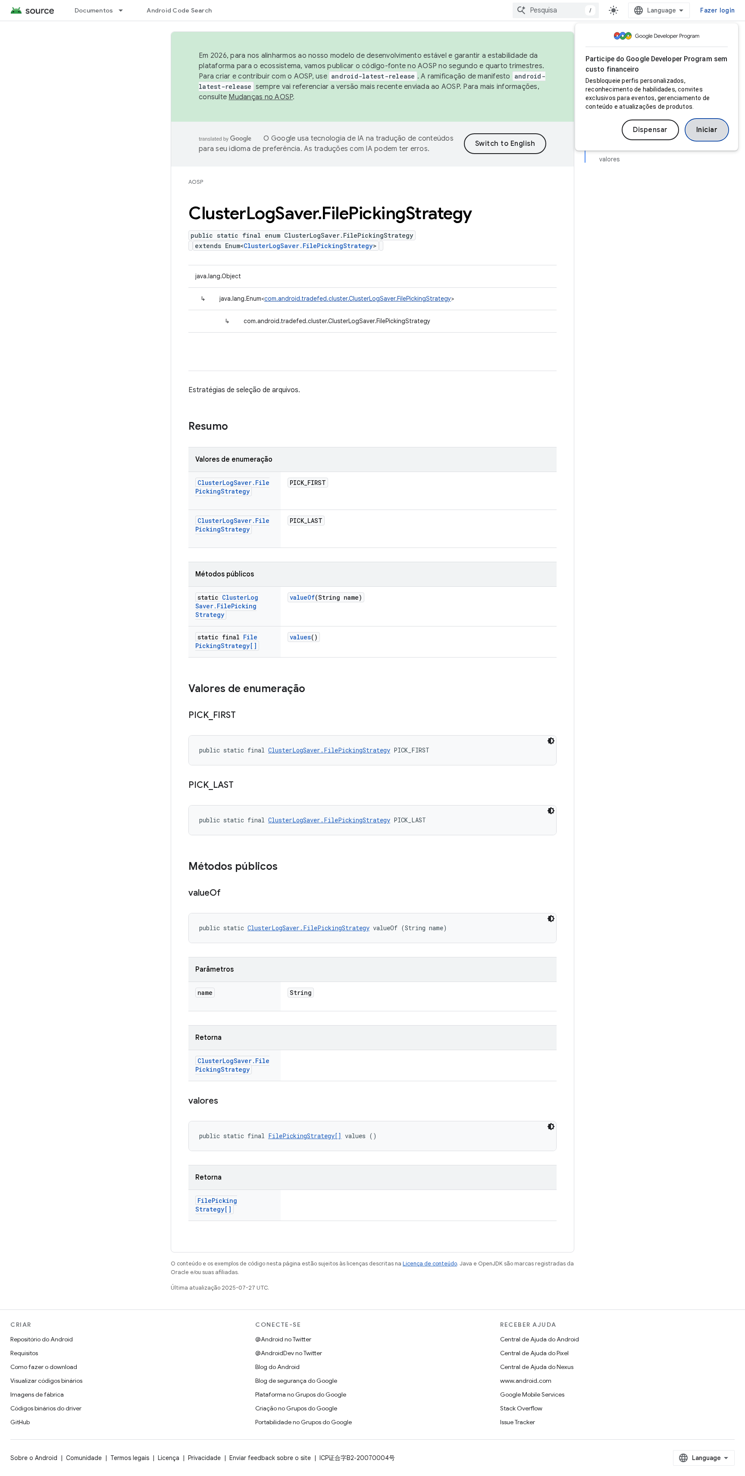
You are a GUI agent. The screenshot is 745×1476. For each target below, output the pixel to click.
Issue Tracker (517, 1422)
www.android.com (525, 1381)
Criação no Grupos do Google (296, 1408)
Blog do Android (277, 1367)
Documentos (94, 10)
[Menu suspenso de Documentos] (124, 10)
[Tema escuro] (551, 741)
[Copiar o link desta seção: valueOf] (229, 893)
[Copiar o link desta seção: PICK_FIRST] (244, 716)
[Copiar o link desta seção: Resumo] (236, 427)
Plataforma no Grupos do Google (300, 1394)
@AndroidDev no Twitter (288, 1353)
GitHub (20, 1422)
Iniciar (707, 130)
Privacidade (204, 1457)
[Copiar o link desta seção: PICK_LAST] (242, 785)
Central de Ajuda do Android (539, 1339)
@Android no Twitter (283, 1339)
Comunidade (84, 1457)
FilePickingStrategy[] (226, 641)
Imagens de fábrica (37, 1394)
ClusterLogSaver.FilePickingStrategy (308, 246)
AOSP (195, 182)
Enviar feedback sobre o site (270, 1457)
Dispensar (650, 130)
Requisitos (24, 1353)
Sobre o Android (33, 1457)
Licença (168, 1457)
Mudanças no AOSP (261, 97)
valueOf (302, 597)
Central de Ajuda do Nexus (536, 1367)
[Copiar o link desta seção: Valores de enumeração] (313, 689)
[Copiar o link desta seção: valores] (226, 1101)
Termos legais (129, 1457)
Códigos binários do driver (45, 1408)
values (300, 637)
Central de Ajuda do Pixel (534, 1353)
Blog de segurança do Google (296, 1381)
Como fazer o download (43, 1367)
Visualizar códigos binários (46, 1381)
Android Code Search (179, 10)
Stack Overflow (521, 1408)
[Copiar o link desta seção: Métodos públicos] (286, 867)
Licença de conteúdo (430, 1263)
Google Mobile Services (532, 1394)
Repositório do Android (41, 1339)
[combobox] (556, 10)
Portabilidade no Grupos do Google (303, 1422)
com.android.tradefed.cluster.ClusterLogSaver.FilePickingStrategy (357, 298)
